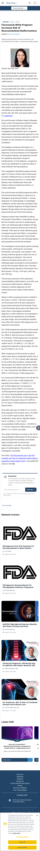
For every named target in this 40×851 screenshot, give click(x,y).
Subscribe (30, 489)
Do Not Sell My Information (20, 783)
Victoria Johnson (10, 590)
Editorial (20, 779)
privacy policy (6, 495)
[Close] (37, 815)
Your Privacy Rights (20, 790)
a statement (8, 116)
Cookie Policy (16, 833)
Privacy (20, 786)
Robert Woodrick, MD (11, 668)
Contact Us (20, 781)
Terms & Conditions (20, 788)
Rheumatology (6, 505)
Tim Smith (8, 551)
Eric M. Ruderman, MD (12, 707)
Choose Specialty (18, 8)
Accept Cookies (22, 847)
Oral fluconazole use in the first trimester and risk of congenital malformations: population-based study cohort (19, 458)
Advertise (20, 777)
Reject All (22, 842)
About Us (20, 774)
